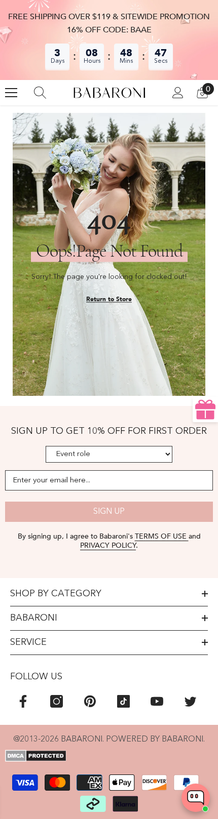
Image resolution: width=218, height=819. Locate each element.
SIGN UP (109, 512)
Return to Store (109, 299)
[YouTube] (157, 701)
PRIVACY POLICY (108, 545)
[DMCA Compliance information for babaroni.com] (109, 756)
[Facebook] (23, 701)
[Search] (40, 93)
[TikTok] (123, 701)
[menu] (11, 93)
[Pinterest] (90, 701)
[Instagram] (56, 701)
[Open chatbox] (195, 798)
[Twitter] (190, 701)
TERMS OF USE (162, 536)
